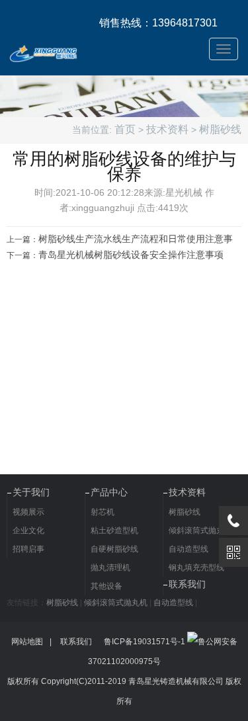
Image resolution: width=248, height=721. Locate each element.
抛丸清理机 (110, 567)
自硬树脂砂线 (114, 549)
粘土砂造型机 (114, 530)
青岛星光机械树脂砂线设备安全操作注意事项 (131, 254)
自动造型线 (173, 602)
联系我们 (187, 584)
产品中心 (109, 492)
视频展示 (28, 512)
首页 (125, 129)
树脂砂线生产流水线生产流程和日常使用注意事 (135, 238)
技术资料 (167, 129)
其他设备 (106, 586)
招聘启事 (28, 549)
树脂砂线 (220, 129)
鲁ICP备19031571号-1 (144, 641)
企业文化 (28, 530)
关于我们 (31, 492)
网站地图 (27, 641)
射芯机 (102, 512)
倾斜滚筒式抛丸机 (115, 602)
